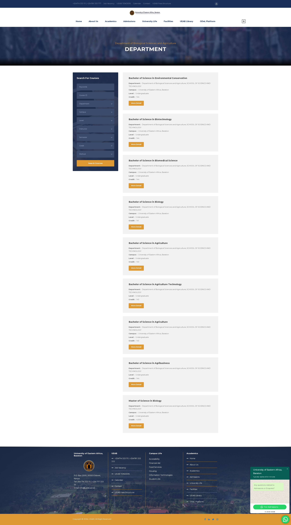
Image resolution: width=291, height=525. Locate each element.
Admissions (129, 21)
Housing (153, 471)
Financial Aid (154, 463)
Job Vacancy (108, 3)
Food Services (155, 467)
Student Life (154, 479)
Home (79, 21)
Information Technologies (160, 475)
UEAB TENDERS (124, 3)
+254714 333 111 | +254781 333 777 (87, 3)
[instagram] (217, 519)
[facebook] (205, 519)
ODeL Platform (207, 21)
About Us (93, 21)
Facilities (168, 21)
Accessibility (154, 459)
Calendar (137, 3)
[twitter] (213, 519)
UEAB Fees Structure (161, 3)
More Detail (136, 103)
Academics (111, 21)
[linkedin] (209, 519)
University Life (149, 21)
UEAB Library (186, 21)
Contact (146, 3)
